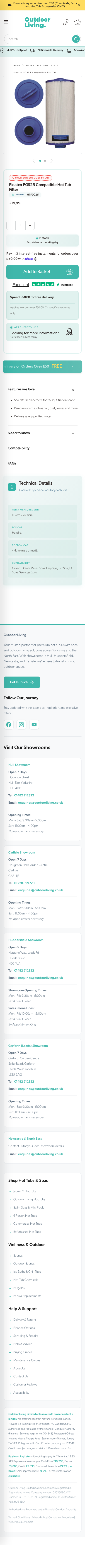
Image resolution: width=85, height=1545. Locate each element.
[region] (42, 115)
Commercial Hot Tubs (27, 1224)
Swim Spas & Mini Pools (28, 1207)
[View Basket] (77, 22)
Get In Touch (19, 682)
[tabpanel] (42, 115)
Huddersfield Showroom (26, 940)
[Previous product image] (34, 161)
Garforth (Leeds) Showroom (28, 1046)
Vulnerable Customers (20, 1522)
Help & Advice (22, 1344)
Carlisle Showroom (21, 852)
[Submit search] (76, 39)
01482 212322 (24, 795)
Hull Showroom (19, 765)
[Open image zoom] (42, 115)
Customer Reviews (25, 1384)
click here (14, 1476)
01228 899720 (24, 883)
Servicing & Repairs (25, 1336)
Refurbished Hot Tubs (27, 1232)
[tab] (40, 161)
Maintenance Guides (26, 1360)
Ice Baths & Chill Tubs (27, 1272)
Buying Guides (22, 1352)
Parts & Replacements (27, 1296)
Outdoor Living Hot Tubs (29, 1199)
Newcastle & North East (25, 1139)
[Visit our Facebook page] (9, 725)
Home (17, 66)
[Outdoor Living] (37, 22)
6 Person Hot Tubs (25, 1216)
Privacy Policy (39, 1517)
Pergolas (18, 1288)
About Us (19, 1368)
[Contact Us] (65, 22)
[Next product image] (52, 161)
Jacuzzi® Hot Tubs (24, 1191)
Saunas (17, 1255)
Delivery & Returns (24, 1320)
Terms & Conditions (19, 1517)
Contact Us (20, 1376)
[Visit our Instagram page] (21, 725)
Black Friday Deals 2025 (41, 66)
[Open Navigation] (6, 22)
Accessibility (21, 1393)
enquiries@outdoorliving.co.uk (40, 803)
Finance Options (24, 1328)
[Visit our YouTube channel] (34, 725)
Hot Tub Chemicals (25, 1280)
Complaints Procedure (61, 1517)
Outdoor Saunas (23, 1263)
